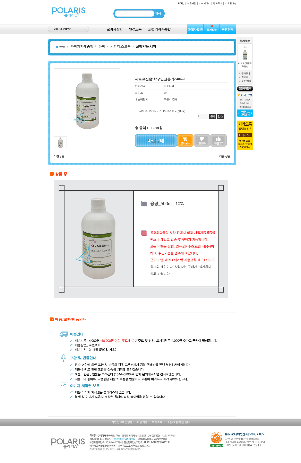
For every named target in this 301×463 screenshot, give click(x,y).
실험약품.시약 (146, 46)
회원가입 (191, 3)
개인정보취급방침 (122, 422)
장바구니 (217, 3)
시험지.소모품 (120, 46)
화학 (101, 46)
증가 (212, 116)
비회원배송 (230, 3)
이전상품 (59, 156)
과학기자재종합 (81, 46)
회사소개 (157, 422)
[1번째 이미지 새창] (60, 137)
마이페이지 (204, 3)
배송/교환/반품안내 (178, 422)
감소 (220, 116)
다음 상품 (225, 156)
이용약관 (142, 422)
